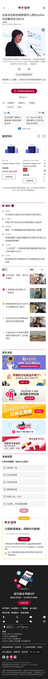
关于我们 (6, 608)
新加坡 (31, 103)
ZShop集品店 (7, 652)
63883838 (13, 636)
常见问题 (6, 612)
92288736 (26, 641)
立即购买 (9, 176)
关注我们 (15, 608)
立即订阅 (24, 602)
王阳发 (4, 22)
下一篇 (41, 112)
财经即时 (11, 103)
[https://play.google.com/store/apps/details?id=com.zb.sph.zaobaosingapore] (22, 626)
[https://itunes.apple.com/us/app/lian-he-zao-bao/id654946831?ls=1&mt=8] (8, 626)
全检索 (39, 647)
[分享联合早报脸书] (3, 617)
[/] (24, 8)
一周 (41, 269)
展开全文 (22, 97)
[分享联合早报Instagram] (44, 617)
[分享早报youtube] (30, 617)
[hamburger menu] (4, 8)
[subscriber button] (44, 8)
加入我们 (33, 608)
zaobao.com (19, 667)
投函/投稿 (25, 612)
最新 (7, 205)
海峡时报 (17, 652)
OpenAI (10, 107)
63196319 (18, 634)
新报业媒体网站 (7, 647)
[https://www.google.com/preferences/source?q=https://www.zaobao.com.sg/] (35, 652)
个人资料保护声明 (29, 647)
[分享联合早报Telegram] (3, 621)
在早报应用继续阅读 (25, 91)
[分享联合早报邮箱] (44, 621)
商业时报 (25, 652)
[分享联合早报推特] (17, 617)
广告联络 (24, 608)
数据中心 (22, 103)
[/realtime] (12, 205)
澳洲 (19, 107)
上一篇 (7, 112)
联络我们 (15, 612)
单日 (32, 269)
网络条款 (18, 647)
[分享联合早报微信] (30, 621)
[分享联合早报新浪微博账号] (17, 621)
